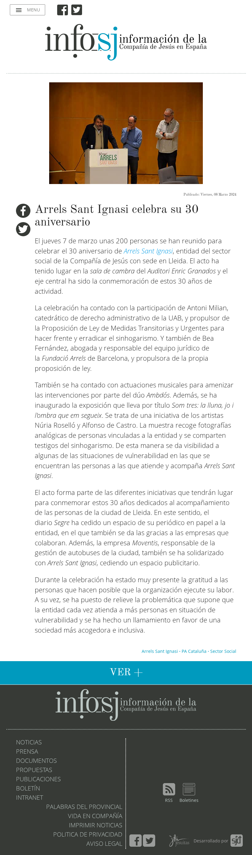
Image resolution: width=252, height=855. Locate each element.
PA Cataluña (194, 651)
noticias (29, 743)
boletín (28, 789)
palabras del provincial (84, 807)
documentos (36, 761)
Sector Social (223, 651)
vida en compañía (95, 817)
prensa (27, 752)
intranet (29, 798)
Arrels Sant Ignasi (160, 651)
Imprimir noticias (95, 826)
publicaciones (38, 780)
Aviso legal (104, 844)
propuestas (34, 770)
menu (27, 10)
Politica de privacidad (87, 835)
